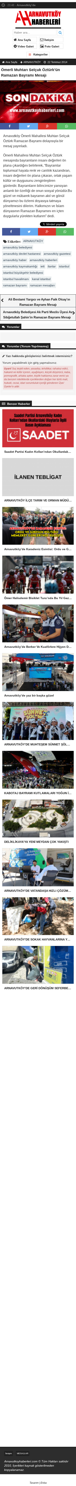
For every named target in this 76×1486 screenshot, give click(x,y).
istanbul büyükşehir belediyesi (23, 272)
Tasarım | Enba (38, 1482)
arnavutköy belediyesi (17, 247)
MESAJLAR (22, 1453)
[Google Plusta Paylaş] (47, 126)
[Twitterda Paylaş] (28, 126)
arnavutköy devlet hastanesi (22, 253)
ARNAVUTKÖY (32, 62)
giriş (36, 362)
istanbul (64, 266)
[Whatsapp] (66, 126)
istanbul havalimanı (16, 279)
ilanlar (52, 266)
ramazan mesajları (42, 285)
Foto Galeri (51, 46)
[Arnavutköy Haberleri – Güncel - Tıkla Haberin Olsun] (38, 18)
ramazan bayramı (15, 285)
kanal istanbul (41, 279)
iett (43, 266)
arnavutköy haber (15, 260)
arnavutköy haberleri (43, 260)
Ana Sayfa (24, 40)
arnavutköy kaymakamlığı (20, 266)
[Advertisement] (38, 1042)
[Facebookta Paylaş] (10, 126)
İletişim (48, 40)
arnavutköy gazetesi (57, 253)
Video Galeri (25, 46)
